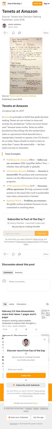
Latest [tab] (11, 304)
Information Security (16, 171)
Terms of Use (40, 391)
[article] (26, 320)
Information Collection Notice (34, 393)
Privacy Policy (27, 396)
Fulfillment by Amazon (18, 160)
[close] (45, 339)
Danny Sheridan (14, 24)
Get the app (38, 417)
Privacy (29, 408)
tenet (6, 117)
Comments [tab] (8, 272)
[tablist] (13, 272)
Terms (35, 408)
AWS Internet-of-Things (18, 186)
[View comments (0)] (13, 32)
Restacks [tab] (18, 272)
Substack (13, 423)
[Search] (47, 304)
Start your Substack (19, 417)
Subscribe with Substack (28, 385)
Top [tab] (5, 304)
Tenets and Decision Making (22, 96)
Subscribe (37, 3)
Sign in (46, 3)
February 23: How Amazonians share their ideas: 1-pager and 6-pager (19, 314)
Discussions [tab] (21, 304)
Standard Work (14, 200)
